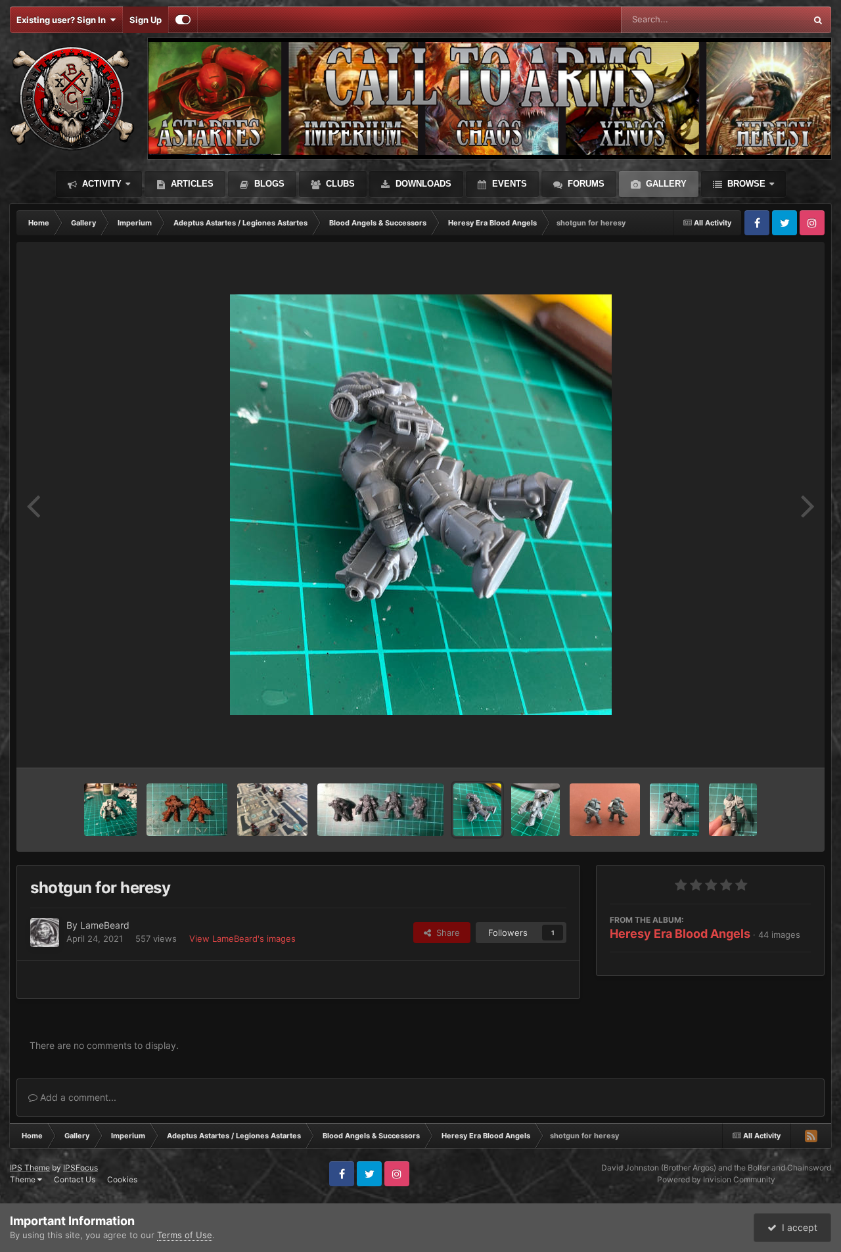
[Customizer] (183, 20)
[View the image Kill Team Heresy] (272, 809)
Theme (23, 1179)
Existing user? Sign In (63, 19)
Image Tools (770, 744)
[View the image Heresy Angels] (605, 809)
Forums (584, 184)
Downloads (422, 184)
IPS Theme (30, 1167)
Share (445, 932)
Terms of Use (184, 1235)
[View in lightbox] (421, 504)
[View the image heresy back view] (380, 809)
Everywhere (765, 19)
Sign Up (145, 19)
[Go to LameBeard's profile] (44, 932)
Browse (745, 184)
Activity (101, 184)
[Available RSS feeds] (810, 1135)
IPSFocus (80, 1167)
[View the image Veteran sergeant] (733, 809)
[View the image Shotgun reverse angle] (535, 809)
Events (508, 184)
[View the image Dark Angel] (674, 809)
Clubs (339, 184)
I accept (797, 1227)
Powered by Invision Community (716, 1179)
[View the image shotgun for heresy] (477, 809)
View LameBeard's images (242, 938)
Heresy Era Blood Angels (680, 933)
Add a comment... (76, 1097)
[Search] (818, 20)
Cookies (122, 1179)
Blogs (268, 184)
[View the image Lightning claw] (110, 809)
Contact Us (74, 1179)
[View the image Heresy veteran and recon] (187, 809)
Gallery (665, 184)
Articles (191, 184)
